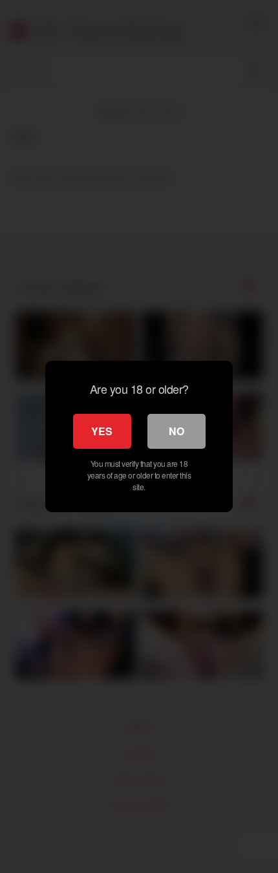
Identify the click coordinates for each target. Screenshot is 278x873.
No (176, 431)
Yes (101, 431)
